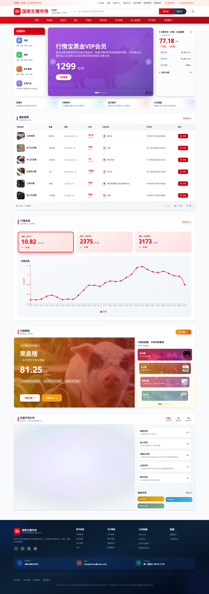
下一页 (188, 206)
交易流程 (79, 538)
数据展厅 (158, 3)
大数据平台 (174, 539)
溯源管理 (147, 3)
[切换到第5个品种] (169, 404)
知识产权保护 (144, 543)
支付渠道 (110, 534)
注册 (108, 3)
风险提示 (36, 580)
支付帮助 (111, 529)
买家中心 (117, 3)
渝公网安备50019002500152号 (118, 585)
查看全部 (186, 118)
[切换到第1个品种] (158, 404)
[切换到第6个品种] (171, 404)
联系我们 (46, 580)
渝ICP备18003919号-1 (99, 585)
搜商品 (166, 11)
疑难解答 (110, 547)
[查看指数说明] (191, 32)
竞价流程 (79, 543)
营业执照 (133, 585)
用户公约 (142, 534)
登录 (102, 3)
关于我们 (17, 580)
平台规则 (27, 580)
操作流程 (110, 538)
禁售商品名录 (144, 548)
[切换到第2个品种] (162, 404)
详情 (184, 136)
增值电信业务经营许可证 (145, 585)
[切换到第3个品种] (165, 404)
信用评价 (142, 539)
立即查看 (63, 77)
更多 (190, 73)
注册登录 (79, 534)
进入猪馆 (182, 332)
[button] (36, 104)
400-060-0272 (31, 564)
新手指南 (80, 529)
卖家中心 (127, 3)
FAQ (78, 547)
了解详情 (28, 397)
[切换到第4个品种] (167, 404)
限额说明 (110, 543)
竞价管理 (137, 3)
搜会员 (179, 11)
